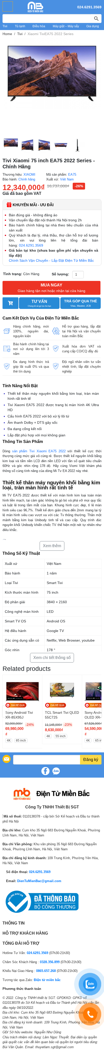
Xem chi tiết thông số (52, 657)
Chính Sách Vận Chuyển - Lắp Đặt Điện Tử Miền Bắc (51, 260)
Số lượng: (60, 274)
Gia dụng (92, 26)
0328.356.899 (50, 962)
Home (7, 34)
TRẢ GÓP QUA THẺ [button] (80, 303)
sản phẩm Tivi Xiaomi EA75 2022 (40, 451)
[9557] (10, 303)
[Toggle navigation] (8, 6)
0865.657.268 (46, 971)
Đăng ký (90, 759)
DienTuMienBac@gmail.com (39, 881)
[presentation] (6, 711)
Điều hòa (39, 26)
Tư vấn (39, 303)
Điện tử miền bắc (47, 980)
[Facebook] (45, 771)
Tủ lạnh (20, 26)
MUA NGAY (51, 288)
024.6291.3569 (89, 7)
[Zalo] (56, 771)
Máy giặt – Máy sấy (66, 26)
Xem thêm (52, 546)
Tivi (5, 26)
